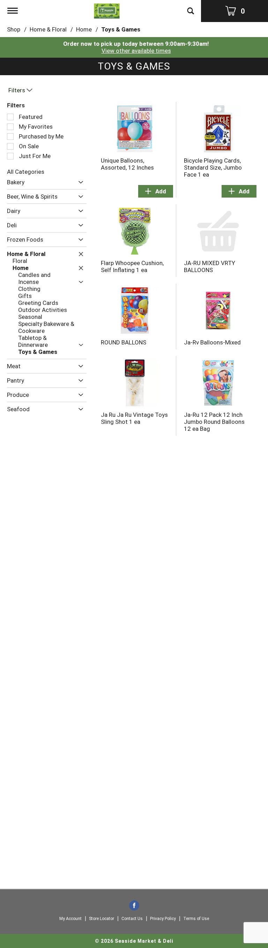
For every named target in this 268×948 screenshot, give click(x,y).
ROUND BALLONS (123, 342)
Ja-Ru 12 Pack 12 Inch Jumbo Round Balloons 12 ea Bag (214, 421)
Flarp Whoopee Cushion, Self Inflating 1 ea (132, 266)
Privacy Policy (163, 918)
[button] (79, 182)
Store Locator (101, 918)
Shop (13, 29)
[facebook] (134, 906)
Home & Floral (48, 29)
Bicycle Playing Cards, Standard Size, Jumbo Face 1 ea (213, 167)
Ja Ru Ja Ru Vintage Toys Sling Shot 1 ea (134, 418)
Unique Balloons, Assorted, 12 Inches (127, 164)
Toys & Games (120, 29)
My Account (70, 918)
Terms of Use (196, 918)
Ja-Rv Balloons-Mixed (212, 342)
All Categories (25, 171)
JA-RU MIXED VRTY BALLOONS (209, 266)
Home (84, 29)
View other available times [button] (136, 50)
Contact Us (132, 918)
